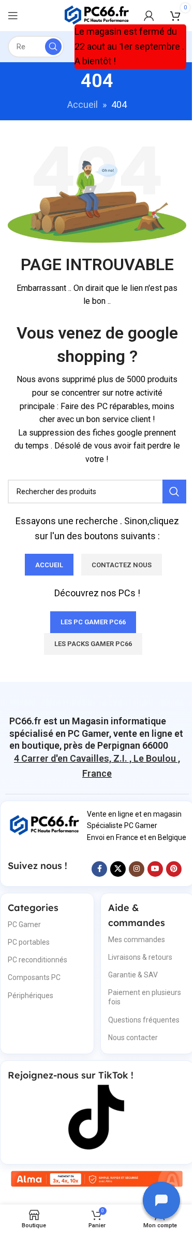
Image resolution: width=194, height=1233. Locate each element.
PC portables (29, 942)
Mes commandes (136, 939)
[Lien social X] (118, 869)
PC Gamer (24, 924)
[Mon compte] (149, 15)
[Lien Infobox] (97, 733)
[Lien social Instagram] (136, 869)
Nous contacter (133, 1037)
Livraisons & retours (140, 957)
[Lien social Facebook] (99, 869)
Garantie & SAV (133, 975)
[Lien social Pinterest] (174, 869)
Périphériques (30, 995)
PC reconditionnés (37, 960)
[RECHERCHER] (53, 46)
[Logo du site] (97, 14)
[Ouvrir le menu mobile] (13, 15)
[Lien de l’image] (45, 824)
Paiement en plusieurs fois (144, 997)
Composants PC (34, 977)
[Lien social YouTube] (155, 869)
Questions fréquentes (144, 1020)
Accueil (82, 104)
